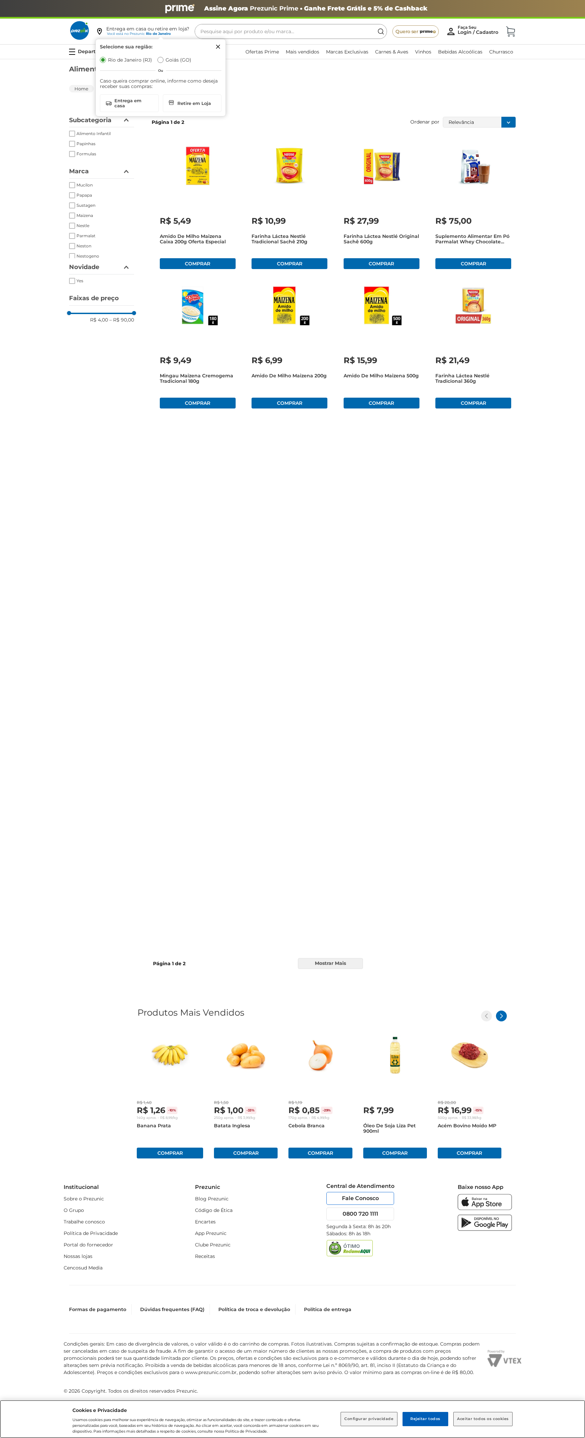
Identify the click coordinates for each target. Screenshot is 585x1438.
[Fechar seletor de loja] (218, 46)
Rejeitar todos (425, 1418)
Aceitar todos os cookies (483, 1418)
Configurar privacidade (369, 1418)
